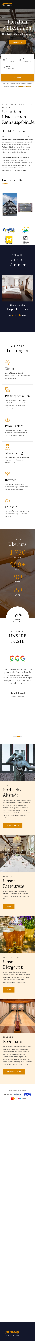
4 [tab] (20, 736)
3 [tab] (17, 736)
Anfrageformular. (25, 86)
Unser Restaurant (13, 883)
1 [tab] (14, 736)
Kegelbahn (13, 1041)
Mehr (9, 906)
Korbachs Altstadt (12, 792)
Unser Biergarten (13, 964)
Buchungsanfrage (14, 1071)
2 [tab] (16, 736)
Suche (19, 77)
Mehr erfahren (13, 825)
